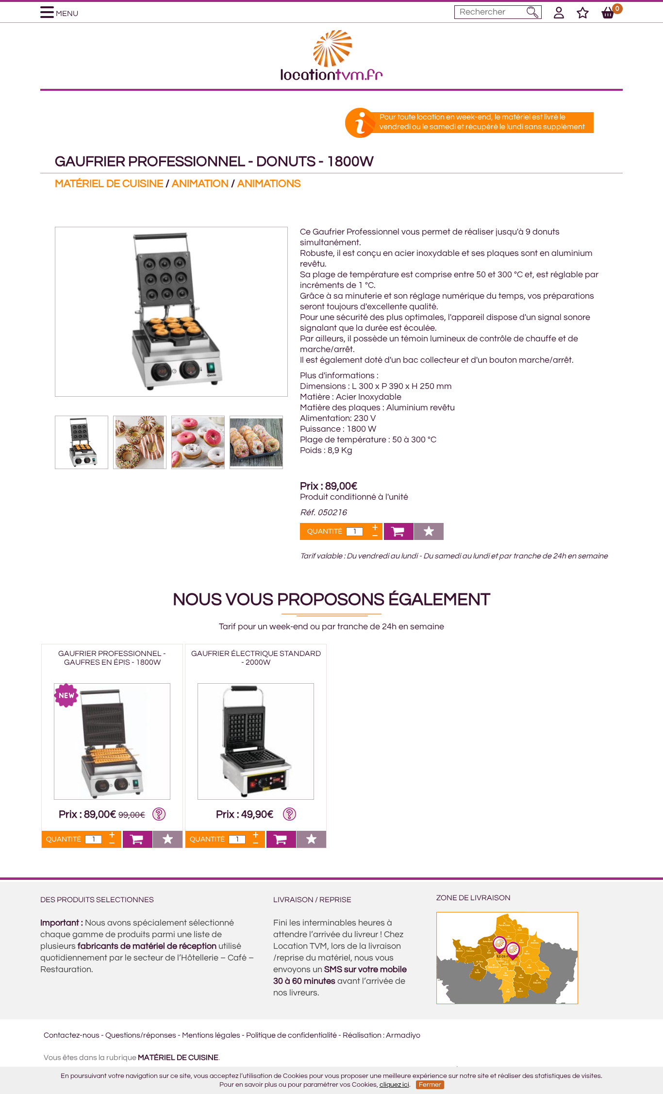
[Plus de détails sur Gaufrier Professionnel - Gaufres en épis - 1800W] (112, 797)
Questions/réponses (140, 1035)
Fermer (430, 1084)
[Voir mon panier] (607, 14)
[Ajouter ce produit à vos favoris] (429, 537)
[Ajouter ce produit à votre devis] (399, 537)
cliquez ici (394, 1084)
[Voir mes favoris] (582, 14)
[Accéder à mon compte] (559, 14)
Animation (200, 183)
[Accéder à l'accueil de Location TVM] (332, 78)
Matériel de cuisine (109, 183)
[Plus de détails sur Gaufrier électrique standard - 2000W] (256, 797)
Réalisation (362, 1035)
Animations (269, 183)
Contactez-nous (71, 1035)
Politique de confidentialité (291, 1035)
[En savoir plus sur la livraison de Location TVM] (507, 1002)
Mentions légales (211, 1035)
